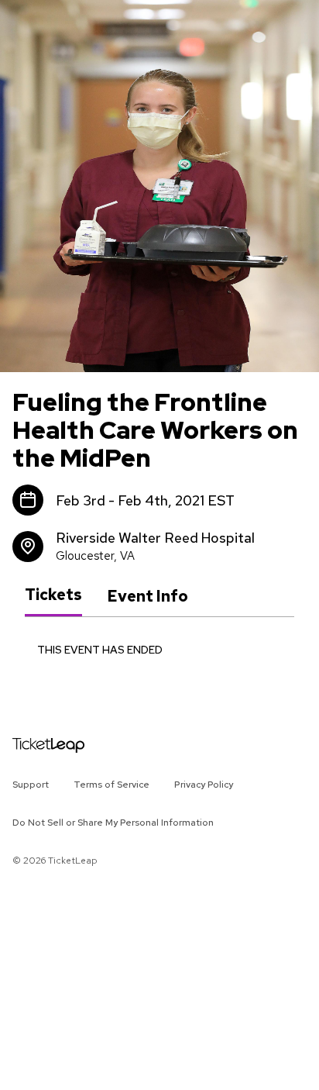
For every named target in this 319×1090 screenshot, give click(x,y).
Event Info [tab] (147, 596)
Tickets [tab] (53, 595)
